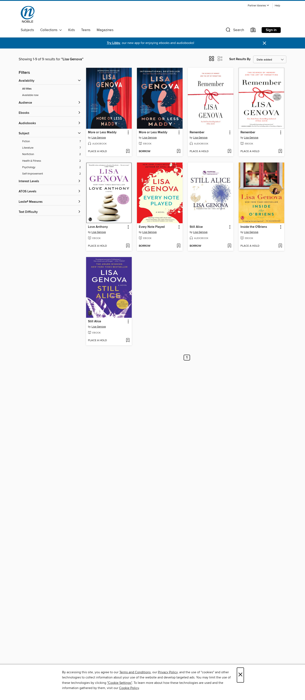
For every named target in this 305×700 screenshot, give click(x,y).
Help (277, 5)
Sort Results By (240, 59)
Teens (85, 30)
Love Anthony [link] (98, 227)
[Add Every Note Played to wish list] (178, 246)
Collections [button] (49, 30)
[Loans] (253, 31)
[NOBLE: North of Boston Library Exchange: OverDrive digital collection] (28, 14)
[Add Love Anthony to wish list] (127, 246)
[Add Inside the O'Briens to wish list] (280, 246)
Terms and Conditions (135, 672)
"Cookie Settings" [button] (119, 683)
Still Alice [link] (196, 227)
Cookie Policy (129, 688)
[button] (258, 5)
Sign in (271, 30)
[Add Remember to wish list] (229, 151)
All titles (27, 89)
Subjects (27, 30)
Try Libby (113, 43)
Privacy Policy (168, 672)
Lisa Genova (99, 137)
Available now (30, 95)
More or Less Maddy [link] (102, 132)
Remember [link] (197, 132)
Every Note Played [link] (152, 227)
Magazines (105, 30)
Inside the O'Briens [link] (253, 227)
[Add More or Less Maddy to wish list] (127, 151)
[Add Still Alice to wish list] (229, 246)
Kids (71, 30)
